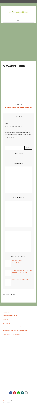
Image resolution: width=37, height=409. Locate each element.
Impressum (6, 312)
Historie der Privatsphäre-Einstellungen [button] (15, 331)
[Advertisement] (18, 41)
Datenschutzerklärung (10, 316)
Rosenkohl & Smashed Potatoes (18, 107)
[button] (10, 392)
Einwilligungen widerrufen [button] (11, 334)
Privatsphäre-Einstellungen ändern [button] (14, 327)
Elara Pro (5, 400)
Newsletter (6, 323)
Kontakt (5, 319)
